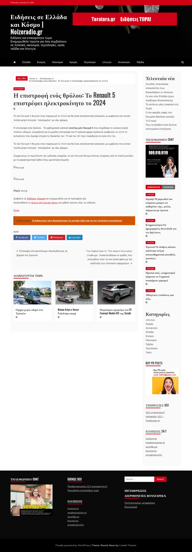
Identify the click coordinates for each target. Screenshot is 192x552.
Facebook (22, 237)
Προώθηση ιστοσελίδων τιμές (83, 490)
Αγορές (73, 62)
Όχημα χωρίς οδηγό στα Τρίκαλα (29, 311)
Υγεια (148, 352)
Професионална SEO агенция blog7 (88, 486)
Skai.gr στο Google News (44, 202)
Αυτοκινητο (124, 62)
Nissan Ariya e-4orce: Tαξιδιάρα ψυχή (68, 311)
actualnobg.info (154, 454)
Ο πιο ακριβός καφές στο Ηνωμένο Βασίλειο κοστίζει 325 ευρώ (160, 116)
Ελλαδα (26, 62)
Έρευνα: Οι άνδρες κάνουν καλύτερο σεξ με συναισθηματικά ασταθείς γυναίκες (161, 252)
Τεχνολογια (90, 62)
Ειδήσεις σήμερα (36, 198)
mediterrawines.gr (155, 442)
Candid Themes (127, 545)
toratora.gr (151, 438)
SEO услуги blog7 (155, 412)
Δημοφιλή (153, 187)
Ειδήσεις (168, 187)
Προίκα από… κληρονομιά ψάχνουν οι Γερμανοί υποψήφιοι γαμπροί (160, 276)
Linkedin (75, 237)
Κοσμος (41, 62)
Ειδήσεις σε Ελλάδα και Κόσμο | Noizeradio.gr (38, 24)
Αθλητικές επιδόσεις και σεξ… (160, 296)
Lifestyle (106, 62)
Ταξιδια (140, 62)
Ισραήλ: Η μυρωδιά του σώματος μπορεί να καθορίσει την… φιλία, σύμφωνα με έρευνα (159, 204)
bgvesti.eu (151, 450)
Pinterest (57, 237)
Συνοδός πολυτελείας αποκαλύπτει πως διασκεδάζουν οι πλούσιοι (159, 88)
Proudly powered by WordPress (73, 545)
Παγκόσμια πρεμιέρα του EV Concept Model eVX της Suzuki (116, 311)
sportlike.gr (151, 446)
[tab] (154, 187)
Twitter (40, 237)
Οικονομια (57, 62)
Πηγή (16, 210)
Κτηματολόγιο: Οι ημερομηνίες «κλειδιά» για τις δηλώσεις (161, 228)
